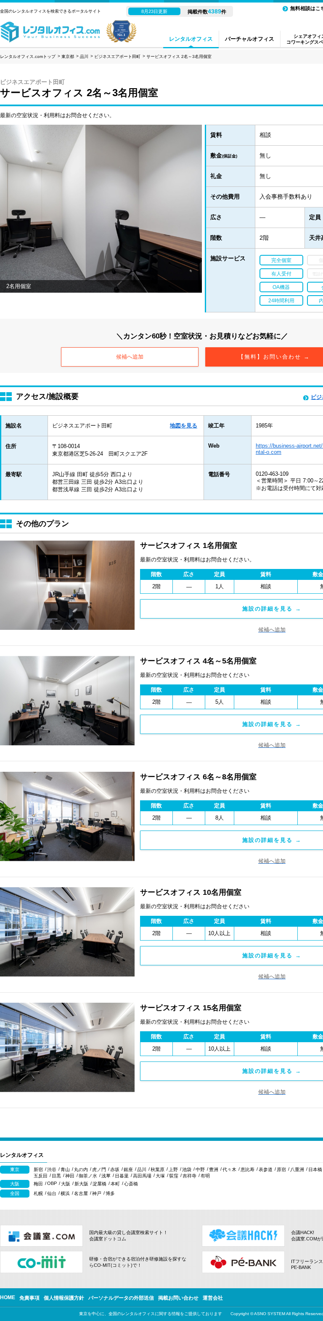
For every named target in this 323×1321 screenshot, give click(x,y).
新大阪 (81, 1183)
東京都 (67, 56)
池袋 (186, 1169)
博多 (110, 1193)
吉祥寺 (189, 1175)
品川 (84, 56)
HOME (7, 1297)
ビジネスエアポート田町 (117, 56)
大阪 (65, 1183)
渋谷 (51, 1169)
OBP (52, 1183)
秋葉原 (157, 1169)
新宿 (38, 1169)
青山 (65, 1169)
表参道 (266, 1169)
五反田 (41, 1175)
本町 (115, 1183)
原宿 (281, 1169)
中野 (200, 1169)
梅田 (38, 1183)
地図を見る (183, 425)
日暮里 (122, 1175)
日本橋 (315, 1169)
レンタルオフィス (191, 39)
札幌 (38, 1193)
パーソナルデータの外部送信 (121, 1298)
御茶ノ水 (88, 1175)
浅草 (106, 1175)
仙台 (51, 1193)
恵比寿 (247, 1169)
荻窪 (173, 1175)
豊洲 (213, 1169)
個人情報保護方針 (64, 1298)
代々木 (229, 1169)
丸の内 (81, 1169)
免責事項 (29, 1298)
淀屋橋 (99, 1183)
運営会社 (213, 1298)
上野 (173, 1169)
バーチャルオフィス (249, 39)
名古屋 (81, 1193)
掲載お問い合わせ (178, 1298)
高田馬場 (142, 1175)
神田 (69, 1175)
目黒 (56, 1175)
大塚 (160, 1175)
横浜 (65, 1193)
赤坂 (114, 1169)
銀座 (128, 1169)
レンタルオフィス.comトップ (28, 56)
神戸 (96, 1193)
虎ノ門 (99, 1169)
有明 (205, 1175)
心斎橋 (131, 1183)
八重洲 (297, 1169)
